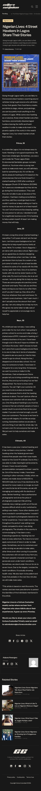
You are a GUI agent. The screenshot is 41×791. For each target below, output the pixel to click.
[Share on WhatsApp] (18, 641)
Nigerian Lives (8, 134)
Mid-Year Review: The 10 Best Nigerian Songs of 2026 (15, 14)
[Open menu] (36, 6)
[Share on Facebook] (13, 641)
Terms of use (30, 777)
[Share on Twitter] (31, 641)
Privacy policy (11, 777)
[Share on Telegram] (22, 641)
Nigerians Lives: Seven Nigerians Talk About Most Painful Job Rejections (26, 690)
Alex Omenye (18, 694)
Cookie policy (21, 777)
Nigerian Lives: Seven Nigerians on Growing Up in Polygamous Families (26, 734)
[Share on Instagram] (27, 641)
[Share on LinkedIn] (10, 641)
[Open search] (32, 6)
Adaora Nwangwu (9, 49)
